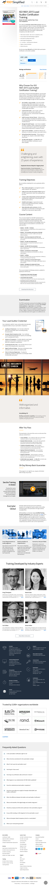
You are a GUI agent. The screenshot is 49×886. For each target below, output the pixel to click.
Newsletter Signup (39, 846)
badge (41, 514)
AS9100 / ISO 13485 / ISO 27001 (8, 855)
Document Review (6, 853)
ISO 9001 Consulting (6, 851)
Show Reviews (43, 69)
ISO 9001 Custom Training (7, 862)
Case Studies (22, 842)
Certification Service (6, 840)
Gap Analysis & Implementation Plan (9, 848)
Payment (21, 864)
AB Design (32, 883)
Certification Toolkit (6, 837)
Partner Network (39, 840)
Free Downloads (23, 844)
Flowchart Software (24, 851)
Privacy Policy (17, 883)
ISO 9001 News (23, 847)
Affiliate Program (39, 844)
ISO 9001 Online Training (7, 861)
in (41, 849)
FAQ (21, 857)
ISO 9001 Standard (23, 849)
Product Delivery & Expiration (26, 866)
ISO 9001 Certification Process (26, 837)
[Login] (37, 2)
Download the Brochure (27, 289)
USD (39, 853)
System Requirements (24, 869)
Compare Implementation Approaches (10, 842)
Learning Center (23, 840)
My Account (22, 859)
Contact (37, 838)
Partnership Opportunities (41, 842)
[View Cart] (41, 2)
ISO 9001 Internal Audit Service (8, 850)
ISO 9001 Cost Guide (24, 838)
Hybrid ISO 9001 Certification (8, 838)
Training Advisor (5, 864)
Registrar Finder (23, 846)
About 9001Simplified (40, 837)
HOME (22, 5)
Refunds (21, 860)
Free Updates (22, 862)
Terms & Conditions (25, 883)
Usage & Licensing (23, 868)
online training (26, 5)
